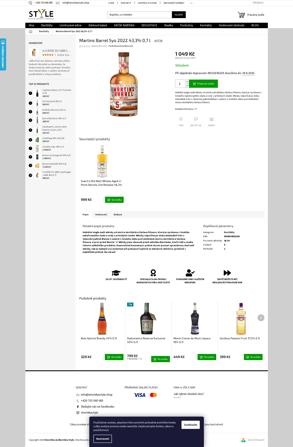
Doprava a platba (147, 3)
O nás (111, 3)
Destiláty (229, 232)
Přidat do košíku (205, 83)
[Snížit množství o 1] (187, 86)
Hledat (179, 14)
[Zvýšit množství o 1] (187, 82)
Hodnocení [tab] (101, 214)
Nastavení (102, 439)
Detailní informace (184, 109)
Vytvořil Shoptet (256, 440)
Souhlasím (190, 425)
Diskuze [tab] (118, 214)
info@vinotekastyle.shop (96, 395)
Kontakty (126, 3)
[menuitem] (31, 25)
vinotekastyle (89, 412)
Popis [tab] (85, 214)
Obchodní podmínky (174, 3)
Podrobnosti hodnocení (121, 46)
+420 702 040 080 (92, 401)
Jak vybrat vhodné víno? (188, 394)
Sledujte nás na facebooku (97, 406)
